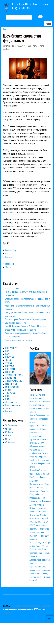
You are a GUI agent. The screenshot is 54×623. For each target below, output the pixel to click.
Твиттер (11, 432)
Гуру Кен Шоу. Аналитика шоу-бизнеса (30, 6)
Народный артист (12, 405)
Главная (6, 29)
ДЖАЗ (8, 360)
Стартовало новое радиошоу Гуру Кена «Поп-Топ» (25, 333)
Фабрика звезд (11, 402)
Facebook (11, 439)
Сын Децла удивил (12, 336)
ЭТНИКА (8, 363)
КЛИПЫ (8, 399)
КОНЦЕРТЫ (10, 369)
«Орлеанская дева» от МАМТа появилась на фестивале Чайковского (39, 525)
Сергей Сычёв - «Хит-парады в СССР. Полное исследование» (39, 429)
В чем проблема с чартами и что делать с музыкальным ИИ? (39, 439)
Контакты (9, 411)
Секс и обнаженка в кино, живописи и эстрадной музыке (40, 419)
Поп (6, 253)
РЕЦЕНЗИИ (9, 372)
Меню (48, 23)
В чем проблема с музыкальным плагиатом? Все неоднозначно (40, 401)
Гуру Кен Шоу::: (11, 250)
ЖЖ (9, 435)
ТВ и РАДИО (10, 393)
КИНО (7, 396)
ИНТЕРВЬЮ (9, 366)
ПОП (7, 351)
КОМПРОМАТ (10, 378)
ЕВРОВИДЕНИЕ (11, 384)
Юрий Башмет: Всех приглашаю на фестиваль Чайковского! (40, 553)
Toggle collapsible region (50, 619)
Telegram (11, 442)
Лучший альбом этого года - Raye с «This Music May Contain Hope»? (40, 474)
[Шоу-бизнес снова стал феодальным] (28, 79)
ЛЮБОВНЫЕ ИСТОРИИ (14, 375)
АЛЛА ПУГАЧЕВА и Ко (13, 381)
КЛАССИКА (9, 357)
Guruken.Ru (7, 612)
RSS (9, 428)
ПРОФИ (8, 390)
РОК (7, 354)
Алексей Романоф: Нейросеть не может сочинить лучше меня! (38, 508)
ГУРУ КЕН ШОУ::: (12, 348)
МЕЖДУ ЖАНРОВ (12, 387)
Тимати (8, 267)
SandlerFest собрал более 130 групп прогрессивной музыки (40, 463)
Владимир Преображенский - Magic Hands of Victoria (40, 484)
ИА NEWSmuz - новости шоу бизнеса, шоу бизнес (30, 605)
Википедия (12, 425)
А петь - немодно (12, 288)
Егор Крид (9, 263)
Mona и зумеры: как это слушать (18, 340)
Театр (7, 408)
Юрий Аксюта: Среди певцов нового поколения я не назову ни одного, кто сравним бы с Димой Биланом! (40, 573)
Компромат (9, 256)
